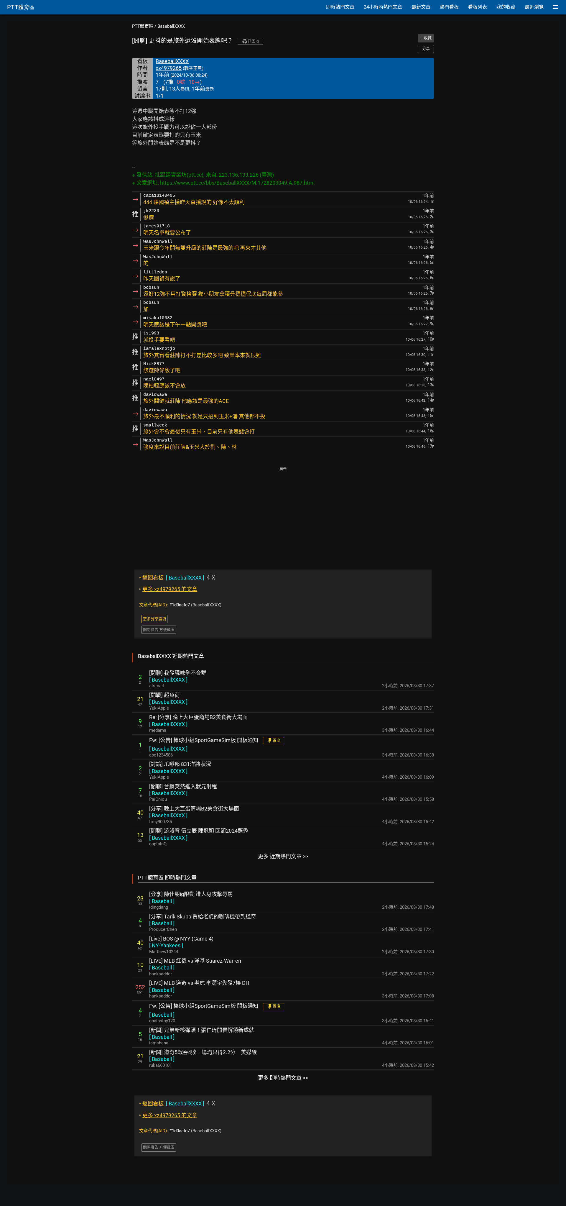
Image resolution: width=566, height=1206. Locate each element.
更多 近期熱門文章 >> (283, 856)
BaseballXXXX (171, 26)
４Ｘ (177, 578)
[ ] (168, 680)
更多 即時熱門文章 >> (283, 1078)
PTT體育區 (142, 26)
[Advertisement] (283, 514)
